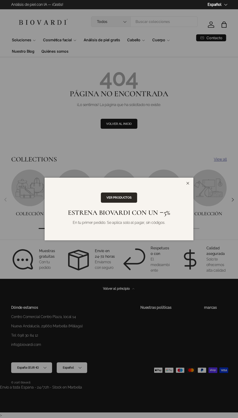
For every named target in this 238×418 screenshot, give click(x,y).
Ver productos (119, 197)
